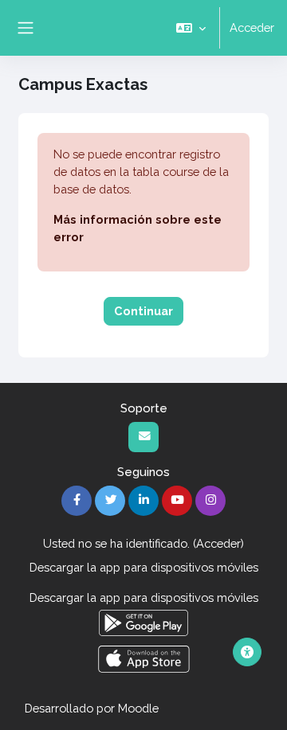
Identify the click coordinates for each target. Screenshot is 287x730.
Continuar (143, 311)
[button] (191, 28)
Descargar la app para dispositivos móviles (143, 567)
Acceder (252, 27)
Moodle (138, 708)
